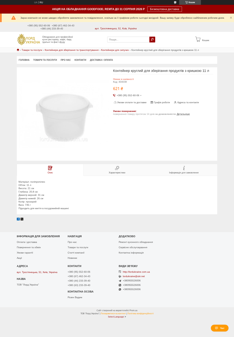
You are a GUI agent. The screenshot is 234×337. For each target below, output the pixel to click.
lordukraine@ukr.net (134, 276)
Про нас (66, 60)
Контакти (80, 60)
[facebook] (18, 219)
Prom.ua (133, 310)
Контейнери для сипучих (115, 50)
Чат (222, 328)
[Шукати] (152, 39)
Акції (19, 258)
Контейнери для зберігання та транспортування (72, 50)
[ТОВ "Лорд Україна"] (28, 39)
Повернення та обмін (29, 247)
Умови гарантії (25, 252)
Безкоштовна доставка (164, 9)
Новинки (72, 258)
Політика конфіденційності (140, 313)
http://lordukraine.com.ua (136, 271)
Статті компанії (76, 252)
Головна (24, 60)
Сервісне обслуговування (133, 247)
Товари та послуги (32, 50)
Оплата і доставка (27, 242)
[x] (22, 219)
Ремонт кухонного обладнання (136, 242)
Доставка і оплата (101, 60)
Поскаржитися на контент (113, 313)
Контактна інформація (131, 252)
